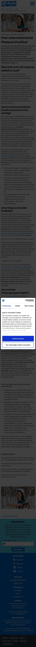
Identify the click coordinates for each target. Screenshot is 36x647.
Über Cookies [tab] (29, 306)
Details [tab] (17, 306)
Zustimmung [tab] (6, 306)
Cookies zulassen (18, 338)
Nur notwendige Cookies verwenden (18, 345)
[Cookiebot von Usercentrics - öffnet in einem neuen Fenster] (25, 300)
